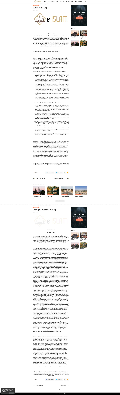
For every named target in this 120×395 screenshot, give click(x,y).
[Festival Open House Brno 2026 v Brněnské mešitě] (83, 33)
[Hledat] (85, 1)
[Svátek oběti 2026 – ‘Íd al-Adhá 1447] (75, 33)
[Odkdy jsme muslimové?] (81, 190)
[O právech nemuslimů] (75, 43)
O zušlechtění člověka (65, 196)
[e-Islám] (37, 1)
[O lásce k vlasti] (83, 43)
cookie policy (4, 391)
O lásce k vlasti (82, 46)
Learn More (79, 18)
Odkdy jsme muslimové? (79, 196)
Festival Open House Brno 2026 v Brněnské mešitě (83, 37)
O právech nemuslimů (74, 46)
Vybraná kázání (36, 5)
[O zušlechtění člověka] (67, 190)
